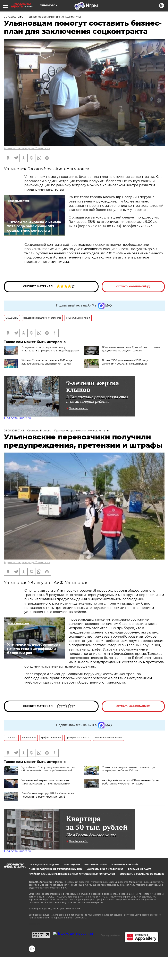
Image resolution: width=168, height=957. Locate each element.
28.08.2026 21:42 (14, 430)
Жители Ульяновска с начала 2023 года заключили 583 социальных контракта (47, 362)
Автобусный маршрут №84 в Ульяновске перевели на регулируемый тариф (48, 795)
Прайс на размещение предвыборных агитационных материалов (72, 874)
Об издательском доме (44, 864)
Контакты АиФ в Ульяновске (105, 869)
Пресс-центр (72, 864)
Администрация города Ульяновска (27, 148)
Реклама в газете (95, 864)
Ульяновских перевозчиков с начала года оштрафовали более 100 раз (129, 769)
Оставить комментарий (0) (133, 286)
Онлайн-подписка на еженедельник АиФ (55, 869)
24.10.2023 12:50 (13, 16)
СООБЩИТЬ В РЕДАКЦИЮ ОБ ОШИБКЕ (142, 874)
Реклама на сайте (139, 869)
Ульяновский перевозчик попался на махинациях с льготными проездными (46, 782)
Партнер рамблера (110, 935)
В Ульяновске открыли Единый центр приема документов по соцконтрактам (131, 349)
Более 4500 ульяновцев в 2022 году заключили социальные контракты (125, 362)
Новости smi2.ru (17, 418)
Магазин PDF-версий (124, 864)
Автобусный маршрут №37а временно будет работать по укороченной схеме (130, 782)
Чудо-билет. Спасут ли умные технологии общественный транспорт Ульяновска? (48, 769)
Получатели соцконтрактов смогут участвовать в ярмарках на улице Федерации (50, 349)
